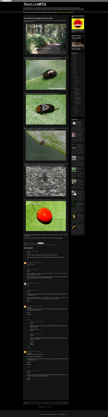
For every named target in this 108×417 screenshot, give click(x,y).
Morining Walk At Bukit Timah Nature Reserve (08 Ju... (77, 99)
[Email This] (38, 243)
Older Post (65, 402)
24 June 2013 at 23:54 (37, 306)
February (76, 111)
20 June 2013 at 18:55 (34, 269)
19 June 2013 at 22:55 (37, 262)
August (75, 83)
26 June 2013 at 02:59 (38, 333)
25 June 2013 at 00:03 (38, 321)
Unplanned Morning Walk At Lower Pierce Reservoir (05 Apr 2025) (80, 158)
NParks (28, 251)
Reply (28, 258)
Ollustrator (57, 414)
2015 (74, 72)
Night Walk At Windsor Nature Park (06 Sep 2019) (80, 204)
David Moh (29, 262)
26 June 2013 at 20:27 (35, 370)
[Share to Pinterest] (43, 243)
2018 (74, 66)
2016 (74, 70)
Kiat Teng (29, 290)
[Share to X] (40, 243)
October (76, 80)
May (75, 106)
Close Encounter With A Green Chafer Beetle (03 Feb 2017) (80, 193)
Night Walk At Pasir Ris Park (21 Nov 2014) (80, 215)
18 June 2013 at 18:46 (34, 251)
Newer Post (26, 402)
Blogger (65, 414)
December (76, 76)
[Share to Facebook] (41, 243)
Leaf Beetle (41, 244)
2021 (74, 61)
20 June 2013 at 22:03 (35, 283)
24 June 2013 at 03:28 (35, 290)
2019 (74, 65)
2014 (74, 73)
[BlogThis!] (39, 243)
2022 (74, 60)
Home (46, 402)
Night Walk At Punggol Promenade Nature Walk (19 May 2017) (80, 123)
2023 (74, 58)
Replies (29, 319)
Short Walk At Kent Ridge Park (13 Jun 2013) (77, 94)
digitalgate (29, 283)
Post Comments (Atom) (48, 406)
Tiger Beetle (46, 244)
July (75, 85)
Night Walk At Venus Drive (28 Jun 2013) (77, 89)
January (76, 113)
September (76, 81)
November (76, 78)
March (75, 109)
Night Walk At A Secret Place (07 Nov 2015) (80, 226)
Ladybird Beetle (36, 244)
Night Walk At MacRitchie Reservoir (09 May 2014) (79, 135)
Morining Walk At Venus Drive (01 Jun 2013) (77, 103)
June (75, 87)
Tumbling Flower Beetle (53, 244)
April (75, 107)
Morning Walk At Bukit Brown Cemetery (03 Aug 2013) (80, 146)
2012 (74, 115)
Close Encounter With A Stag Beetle (80, 169)
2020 (74, 63)
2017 (74, 68)
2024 (74, 56)
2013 (74, 75)
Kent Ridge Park (30, 244)
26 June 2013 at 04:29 (37, 351)
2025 (74, 55)
